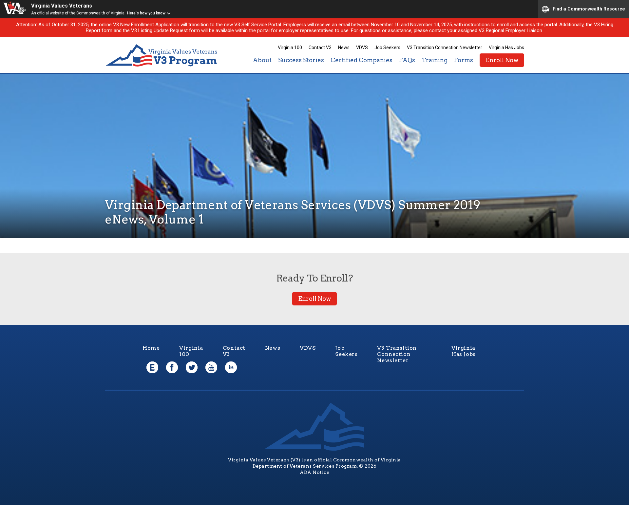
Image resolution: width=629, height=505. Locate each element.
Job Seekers (387, 47)
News (344, 47)
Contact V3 (320, 47)
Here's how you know (146, 13)
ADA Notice (314, 472)
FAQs (407, 60)
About (262, 60)
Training (435, 60)
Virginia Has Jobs (506, 47)
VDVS (362, 47)
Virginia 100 (290, 47)
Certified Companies (361, 60)
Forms (463, 60)
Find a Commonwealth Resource (589, 8)
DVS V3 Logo (162, 56)
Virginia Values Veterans (61, 6)
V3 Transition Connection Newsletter (444, 47)
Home (151, 348)
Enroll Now (502, 60)
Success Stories (301, 60)
